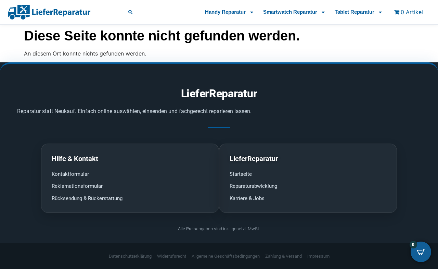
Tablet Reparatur (354, 12)
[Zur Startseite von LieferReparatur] (60, 12)
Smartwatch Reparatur (290, 12)
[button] (130, 12)
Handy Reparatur (225, 12)
